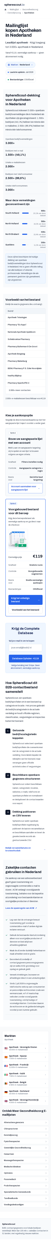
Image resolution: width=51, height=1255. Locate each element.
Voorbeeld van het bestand (25, 610)
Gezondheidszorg (30, 10)
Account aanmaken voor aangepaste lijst (25, 488)
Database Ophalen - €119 (25, 658)
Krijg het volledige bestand (25, 600)
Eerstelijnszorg (14, 13)
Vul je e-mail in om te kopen (21, 641)
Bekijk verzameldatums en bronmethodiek (25, 849)
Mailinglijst (14, 10)
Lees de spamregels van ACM (21, 908)
